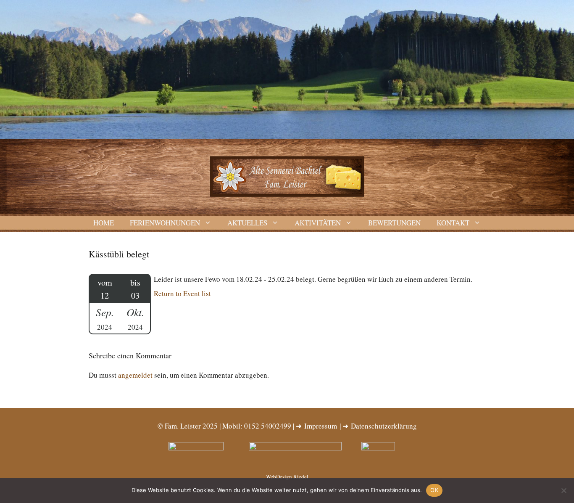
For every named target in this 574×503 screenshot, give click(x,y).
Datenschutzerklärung (384, 426)
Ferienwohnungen (165, 223)
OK (434, 490)
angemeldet (135, 375)
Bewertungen (394, 223)
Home (103, 223)
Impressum (320, 426)
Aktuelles (247, 223)
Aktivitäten (318, 223)
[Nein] (563, 490)
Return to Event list (182, 293)
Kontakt (453, 223)
